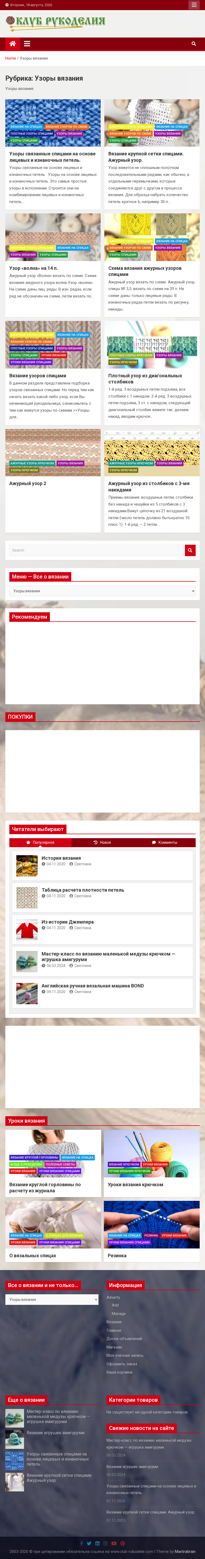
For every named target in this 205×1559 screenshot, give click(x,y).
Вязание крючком (124, 1164)
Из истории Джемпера (68, 922)
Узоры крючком (123, 362)
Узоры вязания (69, 133)
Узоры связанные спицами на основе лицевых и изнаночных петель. (58, 1459)
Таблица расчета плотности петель (83, 890)
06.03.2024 (56, 965)
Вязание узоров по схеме (67, 127)
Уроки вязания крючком (129, 1171)
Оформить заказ (122, 1364)
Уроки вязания (53, 355)
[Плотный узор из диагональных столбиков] (152, 345)
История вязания (61, 858)
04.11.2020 (56, 864)
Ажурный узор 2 (27, 483)
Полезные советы (60, 1164)
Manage (119, 1313)
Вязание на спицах (26, 127)
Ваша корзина (119, 1372)
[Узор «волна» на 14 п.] (53, 237)
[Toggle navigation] (27, 44)
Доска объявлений (124, 1338)
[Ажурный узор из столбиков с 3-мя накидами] (152, 453)
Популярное (43, 842)
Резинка (151, 1235)
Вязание (114, 1322)
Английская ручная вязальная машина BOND (93, 986)
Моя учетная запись (125, 1355)
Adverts (113, 1297)
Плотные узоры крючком (131, 355)
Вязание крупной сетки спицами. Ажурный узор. (151, 1512)
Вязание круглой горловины (34, 1157)
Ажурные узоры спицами (131, 127)
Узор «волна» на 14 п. (33, 268)
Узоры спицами (24, 140)
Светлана (82, 864)
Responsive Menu (194, 5)
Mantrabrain (185, 1551)
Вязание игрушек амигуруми (55, 1432)
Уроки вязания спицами (31, 362)
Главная (114, 1330)
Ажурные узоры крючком (32, 463)
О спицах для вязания (64, 1235)
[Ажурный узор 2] (53, 453)
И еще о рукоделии (26, 1164)
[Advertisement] (102, 663)
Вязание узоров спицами (37, 375)
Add (115, 1305)
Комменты (168, 842)
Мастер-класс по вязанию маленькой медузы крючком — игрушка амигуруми (58, 1416)
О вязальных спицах (32, 1255)
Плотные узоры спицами (32, 133)
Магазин (114, 1347)
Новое (105, 842)
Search (190, 550)
